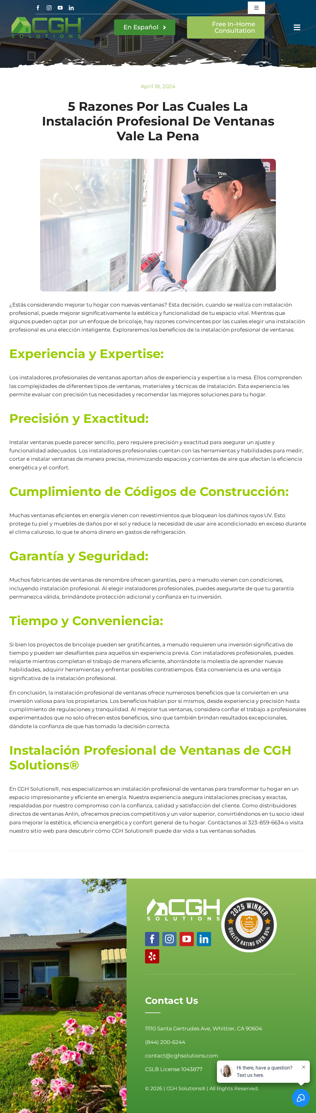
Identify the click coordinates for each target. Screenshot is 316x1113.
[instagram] (49, 7)
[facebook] (37, 7)
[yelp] (152, 956)
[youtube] (60, 7)
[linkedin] (71, 7)
